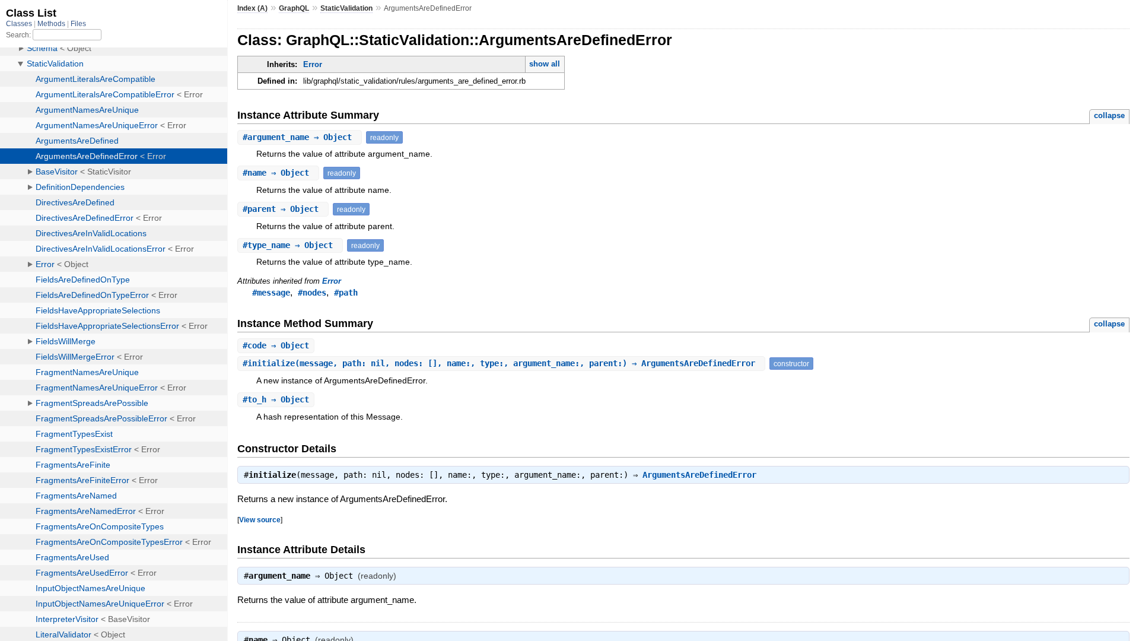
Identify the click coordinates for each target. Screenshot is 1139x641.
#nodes (312, 292)
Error (312, 64)
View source (260, 519)
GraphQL (294, 8)
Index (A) (252, 8)
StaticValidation (346, 8)
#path (346, 292)
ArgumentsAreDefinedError (699, 475)
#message (271, 292)
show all (544, 63)
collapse (1109, 115)
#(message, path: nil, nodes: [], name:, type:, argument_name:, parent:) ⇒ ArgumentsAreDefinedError (501, 363)
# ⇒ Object (300, 137)
